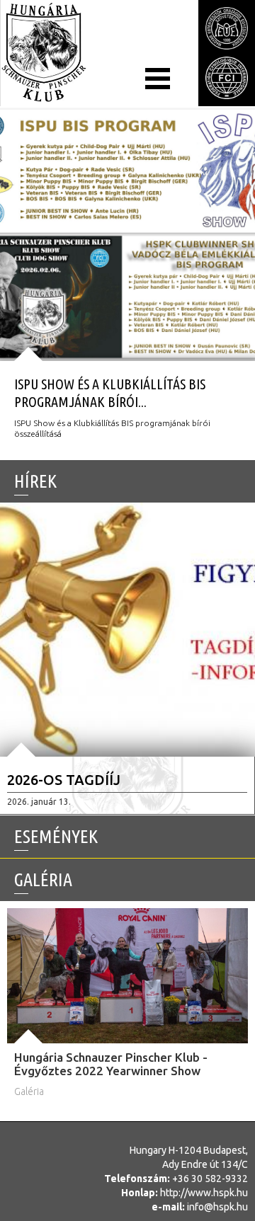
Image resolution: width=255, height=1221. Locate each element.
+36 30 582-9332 (210, 1178)
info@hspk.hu (217, 1207)
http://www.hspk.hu (204, 1192)
